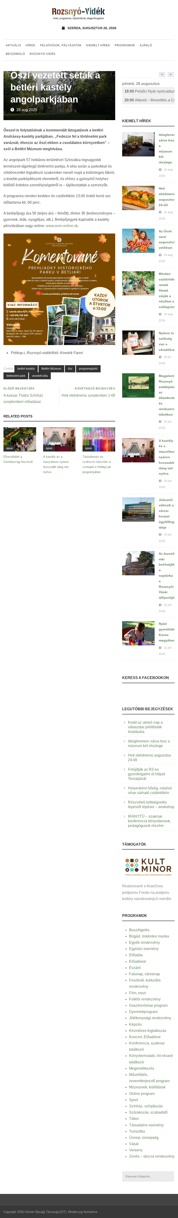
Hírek (30, 45)
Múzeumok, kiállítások (147, 1087)
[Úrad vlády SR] (148, 867)
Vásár (134, 1144)
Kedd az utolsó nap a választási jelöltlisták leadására (145, 727)
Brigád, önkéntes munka (149, 936)
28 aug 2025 (26, 110)
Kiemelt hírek (98, 45)
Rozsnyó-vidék (43, 54)
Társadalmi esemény (146, 1125)
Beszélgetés (139, 930)
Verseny (136, 1150)
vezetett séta (40, 375)
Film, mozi (137, 993)
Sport (133, 1100)
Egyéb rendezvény (144, 942)
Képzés (135, 1024)
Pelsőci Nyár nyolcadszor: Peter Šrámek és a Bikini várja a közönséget (149, 91)
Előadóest (137, 961)
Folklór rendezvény (145, 999)
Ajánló (146, 45)
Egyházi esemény (144, 949)
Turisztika (137, 1131)
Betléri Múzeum (51, 368)
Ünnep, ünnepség (144, 1138)
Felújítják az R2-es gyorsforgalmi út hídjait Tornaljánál (146, 774)
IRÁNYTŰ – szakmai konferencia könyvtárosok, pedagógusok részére (149, 821)
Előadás (136, 955)
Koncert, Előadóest (144, 1037)
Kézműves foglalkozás (147, 1031)
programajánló (88, 368)
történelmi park (15, 375)
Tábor (134, 1119)
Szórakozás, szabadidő (148, 1112)
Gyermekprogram (143, 1012)
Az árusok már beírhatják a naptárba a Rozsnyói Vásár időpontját (167, 575)
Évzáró (135, 968)
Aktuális (13, 45)
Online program (142, 1094)
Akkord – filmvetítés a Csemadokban (149, 100)
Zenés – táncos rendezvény (152, 1156)
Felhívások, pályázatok (61, 45)
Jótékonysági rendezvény (150, 1018)
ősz (70, 368)
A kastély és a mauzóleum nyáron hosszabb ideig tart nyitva (168, 457)
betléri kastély (26, 368)
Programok (125, 45)
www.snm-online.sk (62, 226)
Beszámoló (15, 54)
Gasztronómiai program (148, 1005)
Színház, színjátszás (146, 1106)
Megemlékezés (141, 1068)
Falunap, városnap (144, 974)
